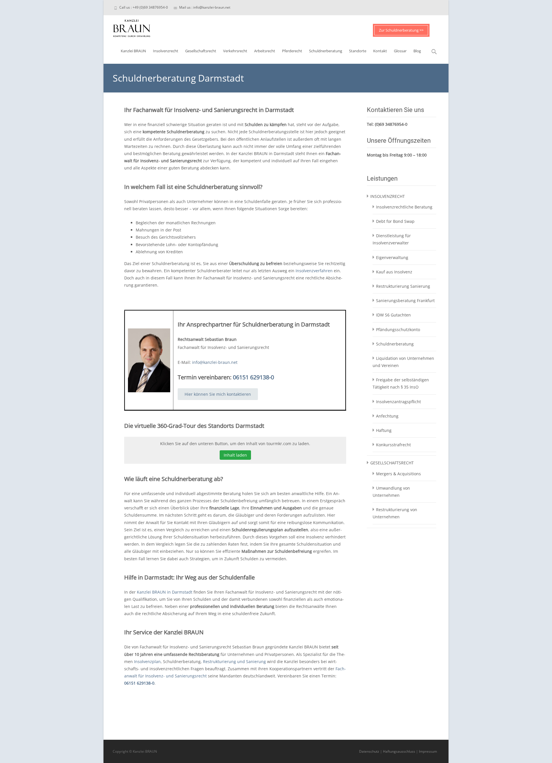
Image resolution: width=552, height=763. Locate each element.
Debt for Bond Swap (395, 221)
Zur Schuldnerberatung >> (401, 30)
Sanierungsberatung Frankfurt (405, 300)
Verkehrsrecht (235, 50)
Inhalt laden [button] (235, 455)
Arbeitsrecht (264, 50)
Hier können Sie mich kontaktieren (218, 394)
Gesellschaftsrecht (200, 50)
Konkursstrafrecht (393, 444)
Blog (417, 50)
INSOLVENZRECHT (387, 196)
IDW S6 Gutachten (393, 315)
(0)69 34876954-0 (391, 124)
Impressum (428, 751)
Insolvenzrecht (165, 50)
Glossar (400, 50)
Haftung (384, 430)
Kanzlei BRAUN (133, 50)
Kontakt (380, 50)
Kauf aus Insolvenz (394, 272)
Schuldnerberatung (325, 50)
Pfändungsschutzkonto (398, 329)
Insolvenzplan (147, 661)
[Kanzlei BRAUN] (127, 26)
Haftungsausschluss (399, 751)
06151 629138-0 (253, 377)
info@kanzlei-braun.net (214, 362)
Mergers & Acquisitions (398, 473)
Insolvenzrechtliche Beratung (404, 207)
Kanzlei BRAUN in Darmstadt (164, 592)
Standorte (357, 50)
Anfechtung (387, 416)
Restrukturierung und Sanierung (234, 661)
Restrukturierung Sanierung (403, 286)
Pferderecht (292, 50)
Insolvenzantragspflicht (398, 401)
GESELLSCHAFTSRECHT (392, 462)
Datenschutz (369, 751)
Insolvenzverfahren (314, 270)
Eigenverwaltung (392, 257)
